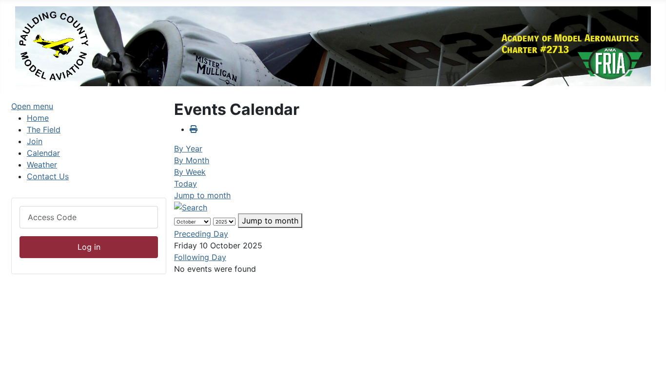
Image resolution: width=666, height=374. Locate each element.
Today (185, 183)
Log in (89, 247)
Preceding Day (201, 234)
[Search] (190, 207)
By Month (191, 160)
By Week (190, 172)
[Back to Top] (649, 356)
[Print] (193, 129)
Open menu (32, 106)
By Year (188, 148)
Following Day (200, 257)
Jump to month (202, 195)
